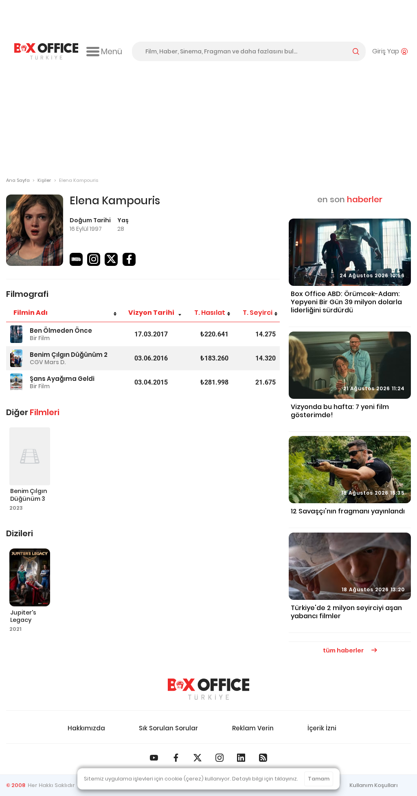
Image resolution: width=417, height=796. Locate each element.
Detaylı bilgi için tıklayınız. (265, 778)
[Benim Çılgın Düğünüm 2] (16, 358)
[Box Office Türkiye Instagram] (219, 758)
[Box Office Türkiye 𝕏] (197, 758)
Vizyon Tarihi (151, 312)
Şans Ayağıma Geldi (62, 378)
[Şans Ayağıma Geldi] (16, 382)
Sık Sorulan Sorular (168, 728)
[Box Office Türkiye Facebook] (176, 758)
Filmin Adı (30, 312)
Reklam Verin (253, 728)
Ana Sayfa (18, 180)
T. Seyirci (257, 312)
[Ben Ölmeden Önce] (16, 334)
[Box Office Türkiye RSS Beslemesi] (263, 758)
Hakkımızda (86, 728)
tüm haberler (344, 650)
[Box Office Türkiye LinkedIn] (241, 758)
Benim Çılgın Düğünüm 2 (69, 354)
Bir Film (40, 338)
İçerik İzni (321, 728)
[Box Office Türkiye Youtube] (154, 758)
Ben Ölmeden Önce (61, 330)
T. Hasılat (209, 312)
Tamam (318, 778)
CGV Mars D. (48, 362)
